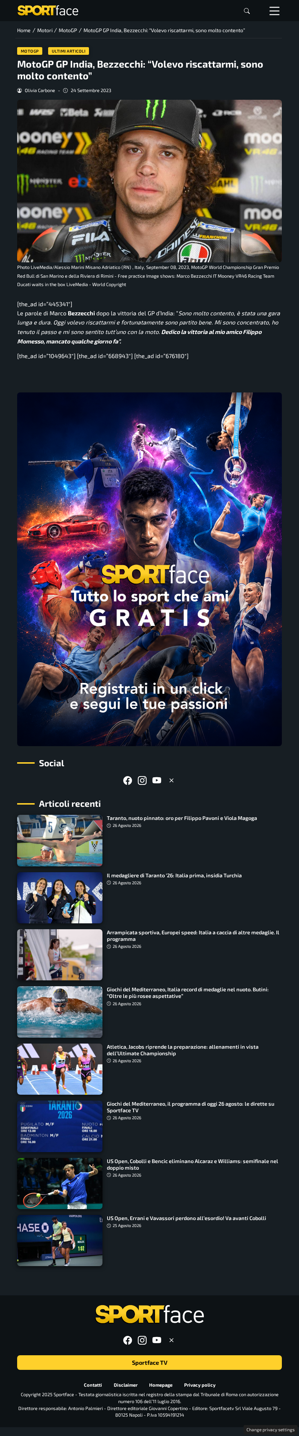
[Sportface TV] (149, 569)
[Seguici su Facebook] (127, 780)
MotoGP (30, 51)
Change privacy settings (270, 1429)
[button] (247, 11)
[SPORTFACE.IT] (47, 9)
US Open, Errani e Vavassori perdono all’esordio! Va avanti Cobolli (186, 1218)
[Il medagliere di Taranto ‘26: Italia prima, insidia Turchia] (59, 897)
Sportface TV (149, 1362)
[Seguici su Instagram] (142, 780)
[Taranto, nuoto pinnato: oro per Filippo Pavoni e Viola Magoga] (59, 840)
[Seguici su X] (171, 780)
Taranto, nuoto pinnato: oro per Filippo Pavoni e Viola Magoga (182, 818)
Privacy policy (199, 1385)
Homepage (160, 1385)
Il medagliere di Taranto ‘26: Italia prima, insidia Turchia (174, 875)
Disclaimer (125, 1385)
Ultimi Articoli (69, 51)
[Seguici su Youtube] (156, 780)
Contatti (93, 1385)
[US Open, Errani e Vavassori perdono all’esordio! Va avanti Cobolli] (59, 1240)
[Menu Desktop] (274, 10)
